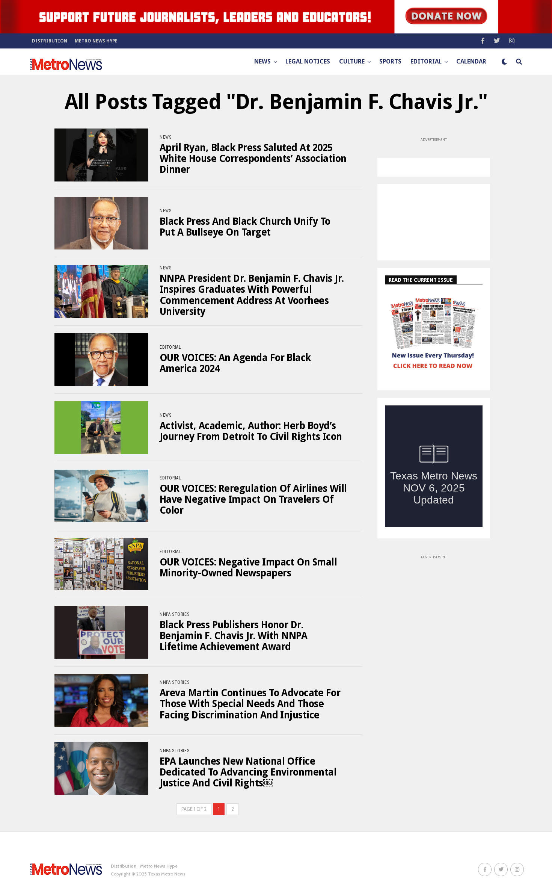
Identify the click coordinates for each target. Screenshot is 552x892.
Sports (390, 61)
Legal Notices (307, 61)
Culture (352, 61)
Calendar (471, 61)
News (262, 61)
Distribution (49, 41)
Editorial (426, 61)
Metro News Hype (96, 41)
